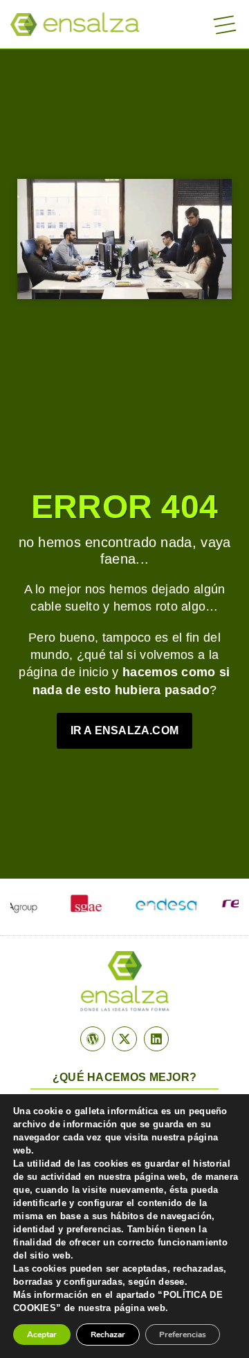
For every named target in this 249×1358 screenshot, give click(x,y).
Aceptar (42, 1334)
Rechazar (108, 1334)
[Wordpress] (92, 1038)
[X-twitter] (124, 1038)
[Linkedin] (156, 1038)
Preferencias (182, 1334)
